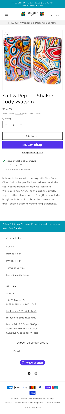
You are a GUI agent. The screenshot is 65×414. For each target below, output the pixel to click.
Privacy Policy (13, 260)
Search (10, 246)
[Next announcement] (59, 4)
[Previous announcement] (5, 4)
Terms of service (53, 402)
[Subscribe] (51, 351)
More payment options (32, 152)
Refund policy (21, 402)
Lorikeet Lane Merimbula (31, 398)
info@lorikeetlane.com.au (21, 317)
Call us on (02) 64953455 (21, 310)
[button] (6, 14)
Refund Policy (13, 253)
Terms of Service (15, 267)
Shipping (19, 113)
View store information (18, 169)
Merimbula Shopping (17, 275)
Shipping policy (34, 407)
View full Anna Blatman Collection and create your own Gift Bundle (31, 226)
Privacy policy (36, 402)
